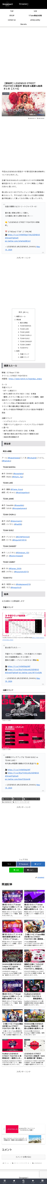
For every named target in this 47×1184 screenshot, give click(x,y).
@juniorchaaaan (16, 555)
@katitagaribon (22, 492)
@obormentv (16, 521)
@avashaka (18, 473)
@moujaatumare (19, 508)
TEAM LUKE (24, 329)
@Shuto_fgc (17, 476)
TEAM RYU (24, 348)
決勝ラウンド (24, 357)
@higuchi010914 (19, 540)
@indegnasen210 (23, 584)
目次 (20, 312)
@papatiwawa (13, 458)
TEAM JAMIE (25, 332)
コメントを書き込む (23, 1157)
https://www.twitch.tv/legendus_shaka (25, 378)
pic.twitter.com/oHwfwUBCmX (18, 241)
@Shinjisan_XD (22, 552)
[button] (31, 870)
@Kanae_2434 (15, 568)
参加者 (18, 319)
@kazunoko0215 (21, 571)
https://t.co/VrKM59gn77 (18, 234)
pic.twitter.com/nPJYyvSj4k (30, 672)
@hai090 (18, 524)
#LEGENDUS (34, 234)
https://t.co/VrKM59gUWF (19, 666)
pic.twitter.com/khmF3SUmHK (17, 779)
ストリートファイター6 (32, 799)
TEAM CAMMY (25, 344)
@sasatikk (19, 505)
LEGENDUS (7, 799)
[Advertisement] (23, 54)
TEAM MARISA (25, 326)
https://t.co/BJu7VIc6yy (18, 669)
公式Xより (40, 114)
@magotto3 (16, 587)
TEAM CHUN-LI (26, 335)
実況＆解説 (24, 323)
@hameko (6, 461)
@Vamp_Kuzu (16, 489)
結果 (17, 351)
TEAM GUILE (25, 338)
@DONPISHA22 (22, 537)
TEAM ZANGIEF (26, 341)
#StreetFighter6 (11, 238)
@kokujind (32, 458)
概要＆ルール (21, 316)
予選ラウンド (24, 354)
